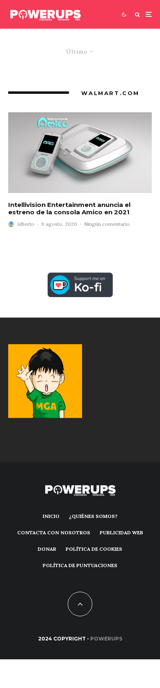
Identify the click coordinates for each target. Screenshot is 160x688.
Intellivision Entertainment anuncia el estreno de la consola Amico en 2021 (69, 208)
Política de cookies (94, 549)
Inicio (51, 516)
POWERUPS (106, 639)
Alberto (25, 224)
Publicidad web (121, 532)
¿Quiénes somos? (93, 516)
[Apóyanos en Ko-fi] (80, 277)
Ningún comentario (107, 224)
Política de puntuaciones (80, 565)
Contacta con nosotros (53, 532)
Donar (47, 549)
